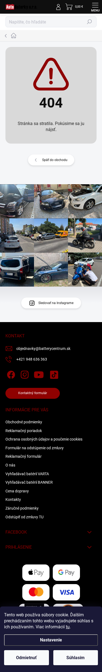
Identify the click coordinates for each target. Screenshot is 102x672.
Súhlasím (75, 657)
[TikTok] (53, 374)
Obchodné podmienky (23, 422)
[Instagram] (24, 374)
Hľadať (89, 22)
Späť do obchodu (54, 160)
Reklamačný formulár (23, 456)
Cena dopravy (17, 491)
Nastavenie (51, 640)
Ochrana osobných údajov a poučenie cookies (43, 439)
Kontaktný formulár (32, 393)
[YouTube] (39, 374)
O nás (10, 465)
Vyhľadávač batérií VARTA (27, 474)
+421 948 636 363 (31, 359)
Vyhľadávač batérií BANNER (29, 482)
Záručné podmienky (22, 508)
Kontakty (13, 499)
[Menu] (95, 7)
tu (68, 626)
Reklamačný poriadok (23, 431)
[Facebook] (10, 374)
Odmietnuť (26, 657)
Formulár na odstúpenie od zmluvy (34, 448)
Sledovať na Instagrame (55, 303)
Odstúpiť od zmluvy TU (24, 517)
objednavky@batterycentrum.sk (43, 348)
